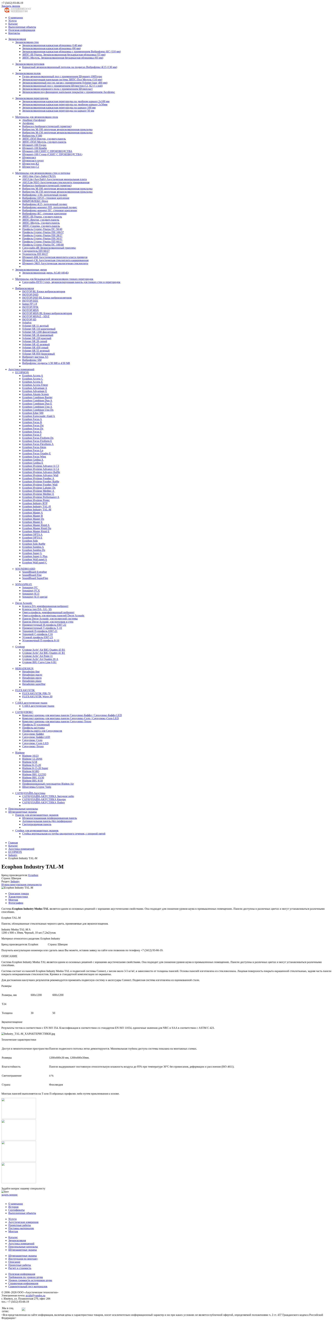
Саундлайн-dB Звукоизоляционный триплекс (49, 247)
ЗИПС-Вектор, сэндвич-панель (40, 219)
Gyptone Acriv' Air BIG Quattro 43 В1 (43, 649)
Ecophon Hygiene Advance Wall (40, 475)
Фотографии (15, 902)
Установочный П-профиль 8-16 (40, 640)
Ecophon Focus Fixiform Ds (37, 437)
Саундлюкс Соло (32, 740)
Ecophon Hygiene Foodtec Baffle (40, 481)
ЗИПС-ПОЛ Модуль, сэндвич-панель (44, 141)
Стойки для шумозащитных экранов (36, 830)
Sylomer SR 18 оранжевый (37, 335)
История (13, 1206)
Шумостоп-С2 (30, 166)
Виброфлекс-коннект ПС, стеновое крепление (49, 210)
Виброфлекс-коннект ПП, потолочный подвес (49, 207)
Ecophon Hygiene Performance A (40, 497)
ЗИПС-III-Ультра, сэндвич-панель (42, 216)
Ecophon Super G (32, 553)
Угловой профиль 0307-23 (37, 637)
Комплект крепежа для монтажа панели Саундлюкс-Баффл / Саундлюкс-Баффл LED (72, 715)
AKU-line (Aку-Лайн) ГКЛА (39, 176)
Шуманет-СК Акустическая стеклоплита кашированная (55, 260)
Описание (14, 1261)
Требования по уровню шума (25, 1277)
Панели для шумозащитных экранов (36, 814)
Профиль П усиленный (36, 724)
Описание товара (18, 893)
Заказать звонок (10, 6)
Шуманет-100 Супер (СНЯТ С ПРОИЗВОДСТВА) (52, 154)
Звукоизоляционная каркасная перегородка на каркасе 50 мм (58, 110)
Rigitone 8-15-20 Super (35, 768)
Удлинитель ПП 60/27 (35, 254)
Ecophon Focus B (32, 422)
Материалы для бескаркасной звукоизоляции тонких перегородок (54, 278)
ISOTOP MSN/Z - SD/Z (35, 316)
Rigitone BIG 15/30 (33, 777)
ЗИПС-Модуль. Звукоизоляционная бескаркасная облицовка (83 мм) (62, 57)
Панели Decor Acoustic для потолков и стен (47, 621)
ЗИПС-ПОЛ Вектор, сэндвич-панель (44, 138)
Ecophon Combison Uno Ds (37, 409)
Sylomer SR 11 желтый (35, 325)
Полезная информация (21, 30)
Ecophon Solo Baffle (33, 543)
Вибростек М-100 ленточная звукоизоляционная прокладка (57, 129)
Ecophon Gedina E (32, 462)
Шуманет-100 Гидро (34, 145)
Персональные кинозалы (23, 808)
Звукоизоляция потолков (29, 63)
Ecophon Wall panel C (34, 562)
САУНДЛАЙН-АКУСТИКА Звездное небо (48, 796)
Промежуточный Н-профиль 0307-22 (44, 624)
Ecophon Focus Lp (32, 450)
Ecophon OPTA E (32, 537)
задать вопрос (9, 1194)
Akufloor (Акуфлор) (33, 120)
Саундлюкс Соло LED (35, 743)
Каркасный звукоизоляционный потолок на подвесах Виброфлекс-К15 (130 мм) (69, 67)
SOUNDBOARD (25, 568)
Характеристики (18, 896)
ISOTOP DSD (30, 294)
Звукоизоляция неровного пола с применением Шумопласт (57, 88)
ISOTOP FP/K (30, 307)
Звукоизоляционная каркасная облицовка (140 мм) (52, 45)
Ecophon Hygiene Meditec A (38, 490)
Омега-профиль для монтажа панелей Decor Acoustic (53, 615)
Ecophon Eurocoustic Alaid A (38, 416)
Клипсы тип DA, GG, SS (37, 609)
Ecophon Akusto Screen (35, 394)
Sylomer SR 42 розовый (36, 344)
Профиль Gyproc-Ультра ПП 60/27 (42, 241)
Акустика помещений (21, 369)
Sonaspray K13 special (34, 596)
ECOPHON (22, 372)
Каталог (13, 23)
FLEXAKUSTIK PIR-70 (36, 693)
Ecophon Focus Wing (34, 456)
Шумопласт (29, 157)
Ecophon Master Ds (33, 518)
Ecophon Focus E (32, 431)
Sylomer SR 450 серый (35, 347)
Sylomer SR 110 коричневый (39, 328)
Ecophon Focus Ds (32, 428)
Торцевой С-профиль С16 (37, 634)
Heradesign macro (32, 674)
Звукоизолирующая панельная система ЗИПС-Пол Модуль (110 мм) (62, 79)
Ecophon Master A (32, 512)
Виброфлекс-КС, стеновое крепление (44, 213)
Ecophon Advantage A (34, 388)
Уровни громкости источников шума (30, 1280)
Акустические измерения (23, 1222)
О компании (15, 17)
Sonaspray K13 (30, 593)
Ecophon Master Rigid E (35, 531)
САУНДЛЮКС (24, 712)
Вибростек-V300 (32, 135)
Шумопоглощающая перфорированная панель (49, 818)
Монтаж (13, 899)
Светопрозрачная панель (36, 824)
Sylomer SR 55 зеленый (36, 350)
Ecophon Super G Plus (34, 556)
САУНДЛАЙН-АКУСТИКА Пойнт (43, 802)
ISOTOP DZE (30, 300)
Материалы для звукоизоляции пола (36, 116)
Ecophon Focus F (32, 434)
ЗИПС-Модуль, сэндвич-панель (41, 222)
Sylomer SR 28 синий (34, 341)
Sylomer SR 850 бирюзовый (38, 353)
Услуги (12, 20)
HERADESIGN (24, 668)
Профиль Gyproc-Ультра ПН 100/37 (43, 232)
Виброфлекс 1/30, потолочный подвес (44, 194)
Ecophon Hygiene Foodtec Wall (39, 484)
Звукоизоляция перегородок (31, 98)
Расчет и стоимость (19, 1268)
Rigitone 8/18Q (30, 771)
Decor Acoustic (23, 603)
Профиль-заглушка (33, 727)
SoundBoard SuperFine (35, 578)
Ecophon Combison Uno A (37, 406)
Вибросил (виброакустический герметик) (46, 126)
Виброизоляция (24, 288)
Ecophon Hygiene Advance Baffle (41, 472)
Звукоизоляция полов (28, 73)
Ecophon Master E (32, 522)
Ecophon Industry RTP (35, 503)
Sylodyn (26, 322)
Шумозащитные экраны (22, 811)
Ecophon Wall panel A (34, 559)
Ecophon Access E (32, 381)
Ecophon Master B (32, 515)
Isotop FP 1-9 (29, 303)
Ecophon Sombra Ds (33, 550)
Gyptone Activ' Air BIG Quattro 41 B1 (43, 652)
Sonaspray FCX (31, 590)
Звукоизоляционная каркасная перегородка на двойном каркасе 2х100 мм (65, 101)
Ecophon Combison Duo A (37, 400)
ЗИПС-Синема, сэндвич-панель (41, 226)
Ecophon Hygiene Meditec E (38, 493)
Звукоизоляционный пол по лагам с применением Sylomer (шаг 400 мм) (64, 82)
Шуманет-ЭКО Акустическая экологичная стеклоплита (55, 263)
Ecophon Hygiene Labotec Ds (39, 487)
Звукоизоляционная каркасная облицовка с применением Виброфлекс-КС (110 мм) (71, 51)
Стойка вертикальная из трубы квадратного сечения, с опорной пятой (63, 833)
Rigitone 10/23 (30, 755)
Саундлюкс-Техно (33, 746)
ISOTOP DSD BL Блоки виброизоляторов (47, 297)
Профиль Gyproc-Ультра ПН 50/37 (42, 238)
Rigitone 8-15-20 (31, 765)
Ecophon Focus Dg (33, 425)
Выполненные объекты (22, 26)
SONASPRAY (23, 584)
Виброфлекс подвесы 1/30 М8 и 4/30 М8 (46, 363)
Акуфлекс (28, 123)
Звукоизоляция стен (27, 42)
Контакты (14, 33)
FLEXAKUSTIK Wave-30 (37, 696)
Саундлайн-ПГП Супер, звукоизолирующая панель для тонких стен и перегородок (71, 282)
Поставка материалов (21, 1228)
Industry (15, 881)
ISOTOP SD (29, 319)
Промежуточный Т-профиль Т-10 (42, 627)
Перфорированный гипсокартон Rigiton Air (48, 783)
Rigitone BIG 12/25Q (34, 774)
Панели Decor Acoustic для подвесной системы (50, 618)
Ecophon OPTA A (32, 534)
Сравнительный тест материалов (27, 1286)
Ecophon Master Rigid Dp (36, 528)
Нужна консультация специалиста (21, 884)
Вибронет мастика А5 (35, 356)
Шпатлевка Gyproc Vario (36, 786)
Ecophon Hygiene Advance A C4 (40, 469)
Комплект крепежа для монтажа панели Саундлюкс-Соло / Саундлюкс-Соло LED (70, 718)
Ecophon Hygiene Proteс (36, 500)
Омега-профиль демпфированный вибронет (48, 612)
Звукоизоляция (17, 39)
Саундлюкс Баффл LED (36, 737)
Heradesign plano (31, 680)
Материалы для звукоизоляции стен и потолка (42, 173)
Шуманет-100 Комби (34, 148)
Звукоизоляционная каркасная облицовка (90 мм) (51, 48)
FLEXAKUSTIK (25, 690)
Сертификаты (16, 1209)
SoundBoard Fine (32, 575)
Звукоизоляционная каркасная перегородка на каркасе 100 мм (59, 107)
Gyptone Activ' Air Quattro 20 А (40, 659)
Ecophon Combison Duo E (37, 403)
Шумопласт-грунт (33, 160)
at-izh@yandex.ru (35, 1295)
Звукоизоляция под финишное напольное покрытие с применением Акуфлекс (68, 92)
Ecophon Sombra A (33, 546)
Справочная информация (23, 1283)
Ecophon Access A (32, 375)
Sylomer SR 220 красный (36, 338)
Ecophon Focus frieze (34, 447)
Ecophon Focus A (32, 419)
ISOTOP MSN (30, 310)
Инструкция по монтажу (23, 1258)
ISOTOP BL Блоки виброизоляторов (43, 291)
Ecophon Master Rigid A (36, 525)
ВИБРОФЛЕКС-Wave (35, 201)
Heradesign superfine (33, 684)
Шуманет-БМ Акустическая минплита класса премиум (54, 257)
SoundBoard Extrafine (34, 571)
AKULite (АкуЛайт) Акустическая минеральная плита (54, 179)
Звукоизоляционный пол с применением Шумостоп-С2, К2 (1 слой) (62, 85)
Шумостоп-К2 (30, 163)
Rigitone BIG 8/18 (32, 780)
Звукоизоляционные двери (31, 269)
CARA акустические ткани (31, 702)
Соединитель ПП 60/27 (36, 250)
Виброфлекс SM (31, 360)
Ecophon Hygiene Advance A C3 (40, 465)
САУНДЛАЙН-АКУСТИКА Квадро (44, 799)
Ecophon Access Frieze (35, 384)
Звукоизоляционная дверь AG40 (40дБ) (45, 272)
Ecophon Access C (32, 378)
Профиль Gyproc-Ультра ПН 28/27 (42, 235)
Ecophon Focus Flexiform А (38, 444)
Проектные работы (19, 1225)
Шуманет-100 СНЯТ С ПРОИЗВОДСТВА (47, 151)
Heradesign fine (31, 671)
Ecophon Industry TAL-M (36, 509)
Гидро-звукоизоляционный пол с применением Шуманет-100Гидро (62, 76)
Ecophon (33, 875)
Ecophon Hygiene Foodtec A (38, 478)
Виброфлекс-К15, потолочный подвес (44, 204)
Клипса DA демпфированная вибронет (45, 606)
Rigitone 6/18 (29, 761)
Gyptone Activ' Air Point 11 (37, 656)
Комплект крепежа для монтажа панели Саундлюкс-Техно (56, 721)
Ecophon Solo (30, 540)
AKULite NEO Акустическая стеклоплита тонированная (55, 182)
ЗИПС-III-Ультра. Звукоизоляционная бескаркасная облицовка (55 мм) (63, 54)
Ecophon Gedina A (32, 459)
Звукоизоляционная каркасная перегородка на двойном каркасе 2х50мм (64, 104)
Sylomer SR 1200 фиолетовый (39, 331)
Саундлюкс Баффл (33, 733)
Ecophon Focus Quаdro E (36, 453)
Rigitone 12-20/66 (32, 758)
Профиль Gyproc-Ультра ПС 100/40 (43, 244)
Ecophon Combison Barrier (37, 397)
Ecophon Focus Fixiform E (37, 441)
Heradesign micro (32, 677)
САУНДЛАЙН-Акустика (30, 793)
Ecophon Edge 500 (32, 412)
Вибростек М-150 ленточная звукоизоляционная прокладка (57, 132)
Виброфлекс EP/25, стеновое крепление (45, 197)
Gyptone (20, 646)
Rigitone (20, 752)
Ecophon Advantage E (34, 391)
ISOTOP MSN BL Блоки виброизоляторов (47, 313)
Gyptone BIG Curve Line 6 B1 (39, 662)
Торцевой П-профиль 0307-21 (39, 631)
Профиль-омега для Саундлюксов (42, 730)
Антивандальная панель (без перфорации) (47, 821)
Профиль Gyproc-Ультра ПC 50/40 (42, 229)
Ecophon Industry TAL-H (36, 506)
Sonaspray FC (30, 587)
